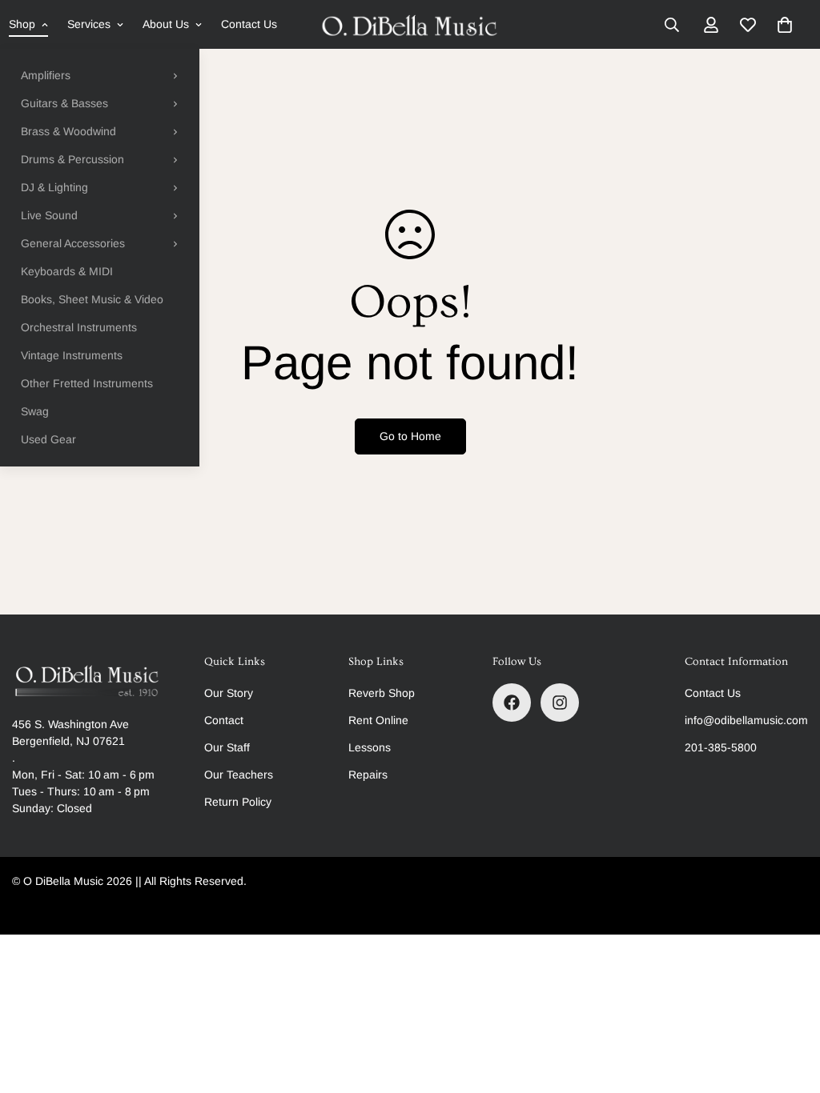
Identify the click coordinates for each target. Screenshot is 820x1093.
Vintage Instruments (72, 355)
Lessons (369, 747)
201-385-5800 (721, 747)
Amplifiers (45, 75)
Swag (35, 411)
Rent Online (378, 720)
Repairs (368, 774)
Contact (223, 720)
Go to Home (410, 436)
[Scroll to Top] (788, 1005)
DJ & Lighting (54, 187)
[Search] (672, 24)
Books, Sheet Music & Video (92, 299)
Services (89, 24)
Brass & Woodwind (68, 131)
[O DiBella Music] (410, 25)
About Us (166, 24)
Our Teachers (238, 774)
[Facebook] (511, 702)
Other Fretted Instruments (87, 383)
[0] (784, 24)
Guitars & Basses (64, 103)
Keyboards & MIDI (67, 271)
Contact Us (249, 24)
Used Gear (48, 439)
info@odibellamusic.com (746, 720)
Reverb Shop (381, 693)
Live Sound (49, 215)
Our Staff (227, 747)
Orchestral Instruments (79, 327)
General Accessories (73, 243)
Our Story (228, 693)
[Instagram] (560, 702)
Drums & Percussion (72, 159)
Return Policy (237, 801)
